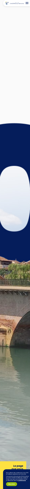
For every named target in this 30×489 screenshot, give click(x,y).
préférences (22, 480)
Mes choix (11, 484)
